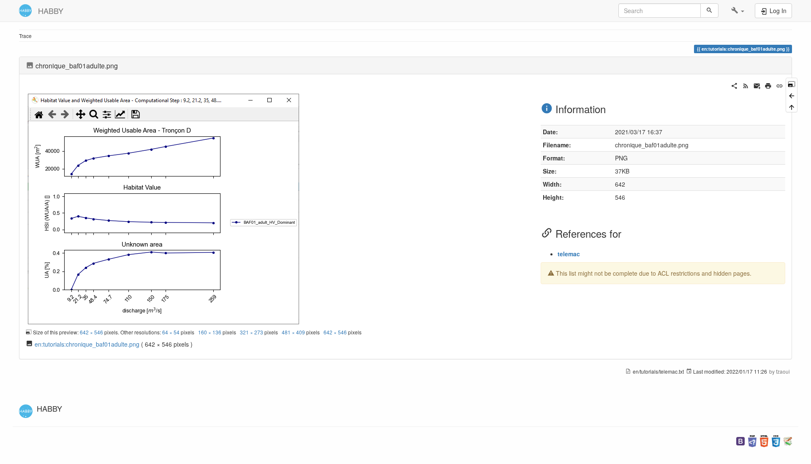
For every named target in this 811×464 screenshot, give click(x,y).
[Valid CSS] (776, 440)
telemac (569, 254)
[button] (738, 10)
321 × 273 (251, 332)
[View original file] (163, 208)
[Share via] (734, 85)
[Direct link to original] (791, 83)
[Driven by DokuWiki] (788, 440)
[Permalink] (779, 85)
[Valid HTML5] (764, 440)
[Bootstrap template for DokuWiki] (740, 440)
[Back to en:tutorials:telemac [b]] (791, 95)
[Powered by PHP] (752, 440)
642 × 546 (91, 332)
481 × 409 (293, 332)
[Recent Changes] (745, 85)
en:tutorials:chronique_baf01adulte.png (87, 344)
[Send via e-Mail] (757, 85)
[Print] (768, 85)
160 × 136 (209, 332)
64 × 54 (171, 332)
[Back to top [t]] (791, 106)
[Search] (709, 10)
